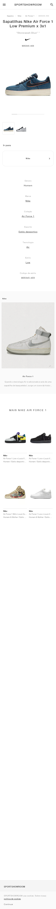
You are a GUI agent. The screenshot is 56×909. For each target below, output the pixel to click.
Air (28, 247)
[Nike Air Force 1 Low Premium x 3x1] (8, 128)
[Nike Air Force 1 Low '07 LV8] (21, 128)
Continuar (8, 904)
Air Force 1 (30, 16)
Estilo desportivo (28, 232)
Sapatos (10, 16)
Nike (19, 16)
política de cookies (12, 899)
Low (28, 262)
